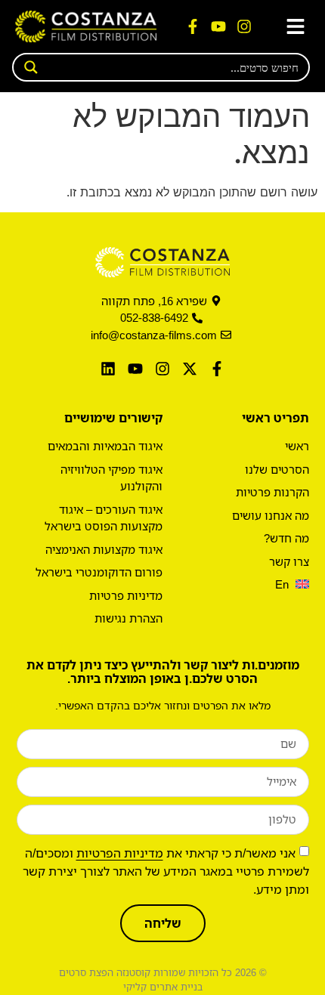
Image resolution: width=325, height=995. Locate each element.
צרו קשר (289, 561)
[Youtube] (218, 26)
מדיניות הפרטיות (119, 853)
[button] (295, 27)
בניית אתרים (176, 986)
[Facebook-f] (192, 26)
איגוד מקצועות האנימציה (103, 549)
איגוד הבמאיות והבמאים (105, 445)
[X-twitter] (189, 368)
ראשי (297, 445)
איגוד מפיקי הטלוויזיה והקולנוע (111, 478)
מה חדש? (286, 537)
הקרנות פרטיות (272, 491)
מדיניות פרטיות (125, 595)
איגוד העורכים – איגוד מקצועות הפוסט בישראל (103, 518)
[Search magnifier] (26, 67)
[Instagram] (244, 26)
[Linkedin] (108, 368)
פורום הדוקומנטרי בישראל (99, 571)
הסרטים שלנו (277, 469)
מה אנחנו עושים (270, 515)
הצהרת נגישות (128, 618)
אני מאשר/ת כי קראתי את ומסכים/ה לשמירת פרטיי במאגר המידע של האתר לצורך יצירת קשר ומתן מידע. (166, 871)
